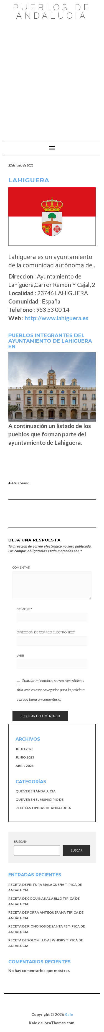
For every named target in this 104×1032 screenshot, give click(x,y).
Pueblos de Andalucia (52, 12)
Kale (69, 1014)
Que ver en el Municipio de (40, 799)
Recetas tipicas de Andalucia (43, 808)
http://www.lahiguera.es (56, 317)
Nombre (24, 609)
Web (20, 656)
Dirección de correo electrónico (46, 632)
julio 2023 (24, 749)
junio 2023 (25, 757)
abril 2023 (25, 766)
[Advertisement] (52, 78)
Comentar (21, 568)
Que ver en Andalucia (36, 791)
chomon (24, 483)
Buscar (20, 841)
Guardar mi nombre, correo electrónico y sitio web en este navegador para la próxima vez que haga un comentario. (51, 690)
